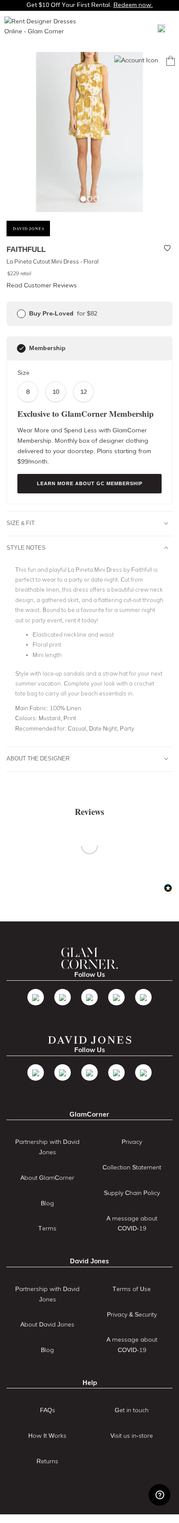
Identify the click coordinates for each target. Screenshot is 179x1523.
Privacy (132, 1142)
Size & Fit (21, 522)
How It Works (47, 1435)
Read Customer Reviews (42, 285)
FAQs (47, 1410)
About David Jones (47, 1324)
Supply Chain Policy (132, 1193)
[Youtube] (116, 997)
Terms (47, 1228)
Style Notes (26, 547)
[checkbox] (21, 313)
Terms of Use (132, 1289)
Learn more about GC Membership (90, 483)
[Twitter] (62, 997)
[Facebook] (35, 997)
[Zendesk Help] (159, 1495)
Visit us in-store (131, 1435)
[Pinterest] (143, 997)
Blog (47, 1203)
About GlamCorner (47, 1178)
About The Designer (38, 758)
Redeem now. (133, 5)
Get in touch (132, 1410)
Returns (47, 1461)
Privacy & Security (132, 1314)
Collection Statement (132, 1167)
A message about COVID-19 (131, 1223)
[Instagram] (89, 997)
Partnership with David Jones (47, 1147)
